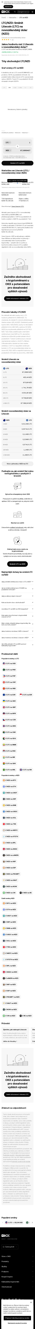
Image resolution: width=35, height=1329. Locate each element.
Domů (4, 17)
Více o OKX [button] (6, 1256)
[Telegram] (13, 1299)
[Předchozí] (3, 1222)
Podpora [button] (5, 1272)
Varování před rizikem (23, 1155)
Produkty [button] (5, 1261)
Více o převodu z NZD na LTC (17, 464)
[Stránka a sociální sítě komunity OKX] (23, 1299)
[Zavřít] (31, 1302)
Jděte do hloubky (9, 1041)
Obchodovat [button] (7, 1287)
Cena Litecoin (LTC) (17, 206)
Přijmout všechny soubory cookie (17, 1318)
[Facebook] (16, 1299)
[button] (15, 12)
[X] (6, 1299)
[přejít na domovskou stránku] (6, 11)
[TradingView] (19, 1299)
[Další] (32, 1222)
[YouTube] (2, 1299)
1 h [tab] (4, 87)
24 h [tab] (9, 87)
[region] (17, 1314)
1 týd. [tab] (14, 87)
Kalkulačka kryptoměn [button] (10, 1282)
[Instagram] (9, 1299)
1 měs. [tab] (20, 87)
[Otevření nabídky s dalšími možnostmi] (32, 11)
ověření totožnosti (16, 527)
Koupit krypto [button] (7, 1277)
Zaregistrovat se (23, 11)
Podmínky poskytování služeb (20, 1161)
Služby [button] (4, 1266)
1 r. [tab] (25, 87)
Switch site (8, 6)
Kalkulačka (12, 17)
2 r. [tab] (30, 87)
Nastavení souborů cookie (17, 1323)
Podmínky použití (8, 1155)
